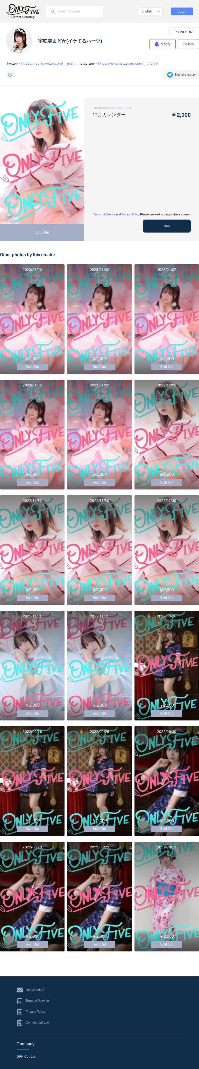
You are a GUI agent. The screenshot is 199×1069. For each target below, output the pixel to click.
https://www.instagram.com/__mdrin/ (128, 63)
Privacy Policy (130, 214)
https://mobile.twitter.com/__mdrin (48, 63)
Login (182, 11)
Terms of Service (104, 214)
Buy (167, 226)
